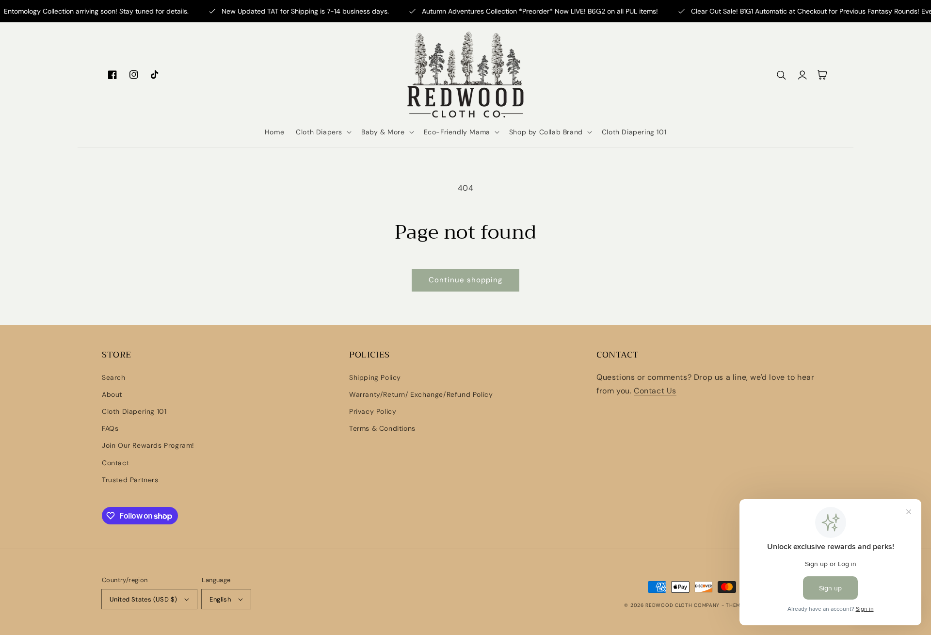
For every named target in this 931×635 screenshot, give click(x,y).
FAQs (110, 428)
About (112, 394)
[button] (322, 132)
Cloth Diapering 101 (134, 411)
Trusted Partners (130, 479)
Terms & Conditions (382, 428)
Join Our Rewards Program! (148, 445)
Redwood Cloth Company (683, 605)
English (220, 599)
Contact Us (655, 391)
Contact (115, 462)
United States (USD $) (143, 599)
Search (114, 377)
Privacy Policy (372, 411)
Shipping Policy (375, 377)
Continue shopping (465, 280)
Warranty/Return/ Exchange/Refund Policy (421, 394)
